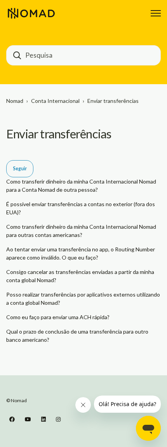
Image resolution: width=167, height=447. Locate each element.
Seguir (20, 168)
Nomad (14, 100)
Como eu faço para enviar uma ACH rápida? (58, 317)
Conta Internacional (55, 100)
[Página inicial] (31, 13)
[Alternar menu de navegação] (156, 13)
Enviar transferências (113, 100)
